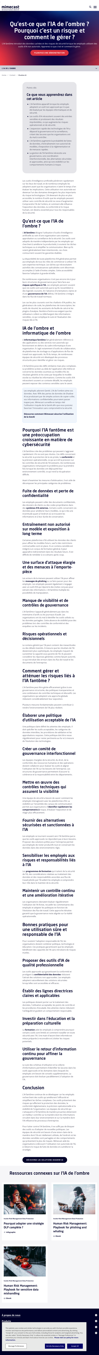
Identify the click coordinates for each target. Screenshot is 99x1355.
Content (12, 75)
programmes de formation (38, 871)
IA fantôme (29, 232)
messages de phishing (35, 581)
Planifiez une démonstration (49, 53)
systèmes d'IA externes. (37, 508)
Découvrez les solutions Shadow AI (44, 1160)
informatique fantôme (35, 339)
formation (30, 1029)
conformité (67, 457)
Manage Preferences (16, 1346)
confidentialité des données (47, 974)
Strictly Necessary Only (55, 1346)
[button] (95, 7)
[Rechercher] (90, 6)
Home (4, 75)
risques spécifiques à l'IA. (34, 285)
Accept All (75, 1346)
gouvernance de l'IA (37, 293)
